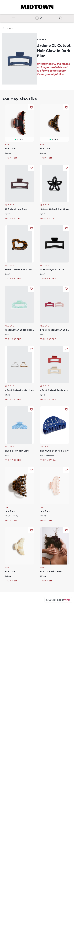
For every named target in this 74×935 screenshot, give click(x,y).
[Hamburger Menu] (13, 18)
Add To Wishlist (31, 107)
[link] (37, 18)
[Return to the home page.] (37, 6)
